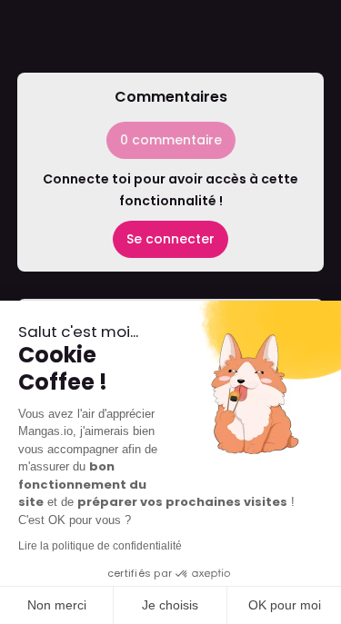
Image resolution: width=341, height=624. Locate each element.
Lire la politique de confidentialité (100, 546)
